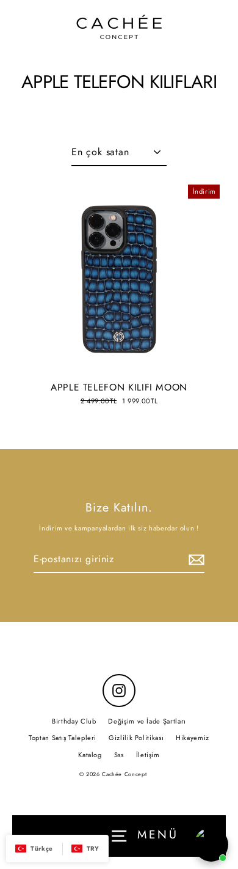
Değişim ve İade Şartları (147, 721)
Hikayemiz (192, 738)
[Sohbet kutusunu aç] (211, 844)
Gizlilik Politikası (136, 738)
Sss (119, 755)
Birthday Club (74, 721)
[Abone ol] (194, 559)
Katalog (89, 755)
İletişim (148, 755)
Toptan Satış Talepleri (62, 738)
